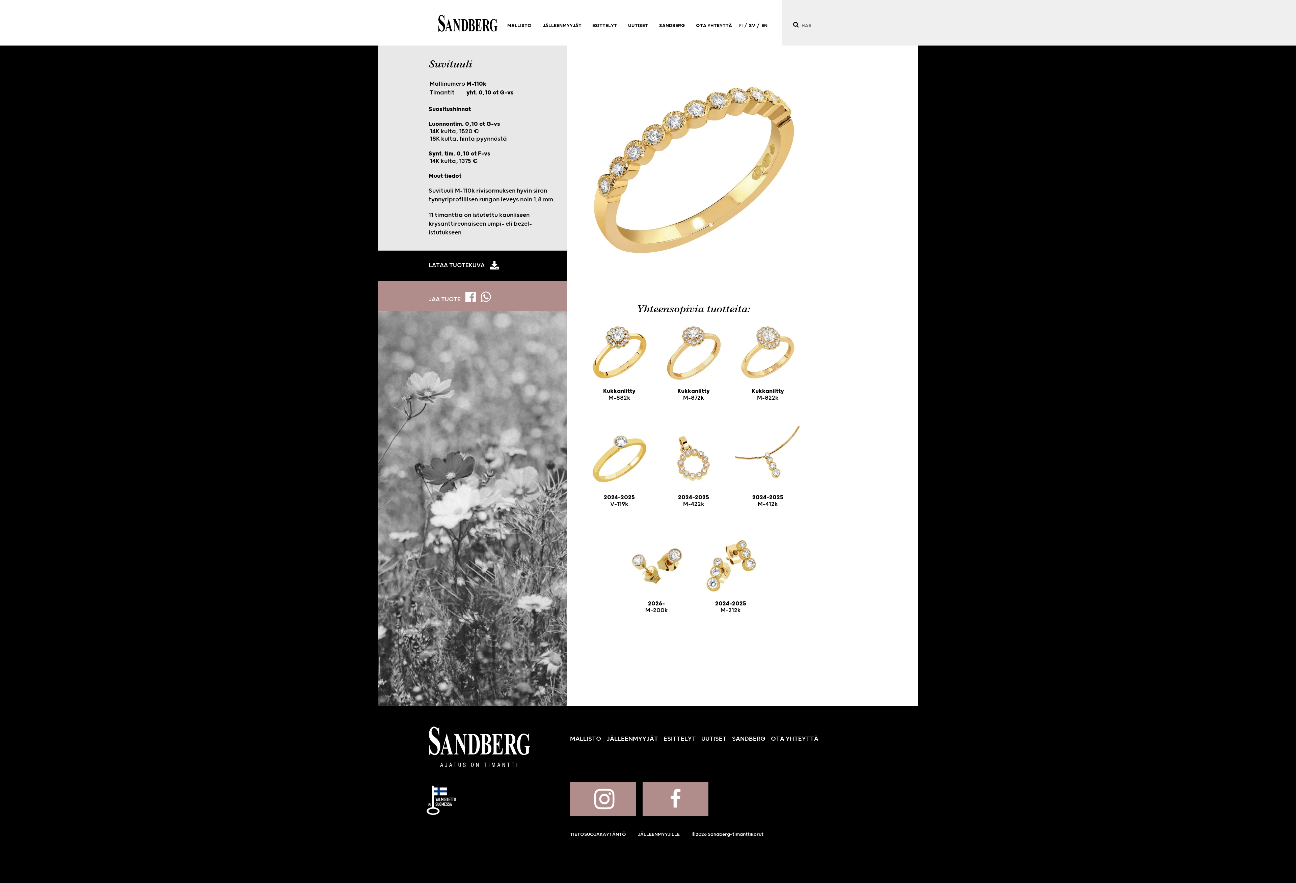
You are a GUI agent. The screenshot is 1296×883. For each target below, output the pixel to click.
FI (741, 25)
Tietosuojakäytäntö (598, 834)
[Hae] (795, 24)
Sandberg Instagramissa (603, 799)
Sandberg (467, 23)
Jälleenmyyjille (659, 834)
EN (764, 25)
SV (752, 25)
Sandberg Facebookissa (675, 799)
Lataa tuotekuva (457, 265)
